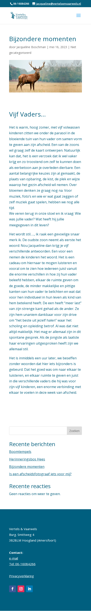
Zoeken (74, 431)
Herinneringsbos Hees (27, 459)
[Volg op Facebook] (12, 588)
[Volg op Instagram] (21, 588)
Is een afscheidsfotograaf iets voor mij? (40, 474)
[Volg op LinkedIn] (29, 588)
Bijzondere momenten (26, 466)
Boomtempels (20, 451)
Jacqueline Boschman (31, 47)
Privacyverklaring (21, 576)
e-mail (13, 558)
